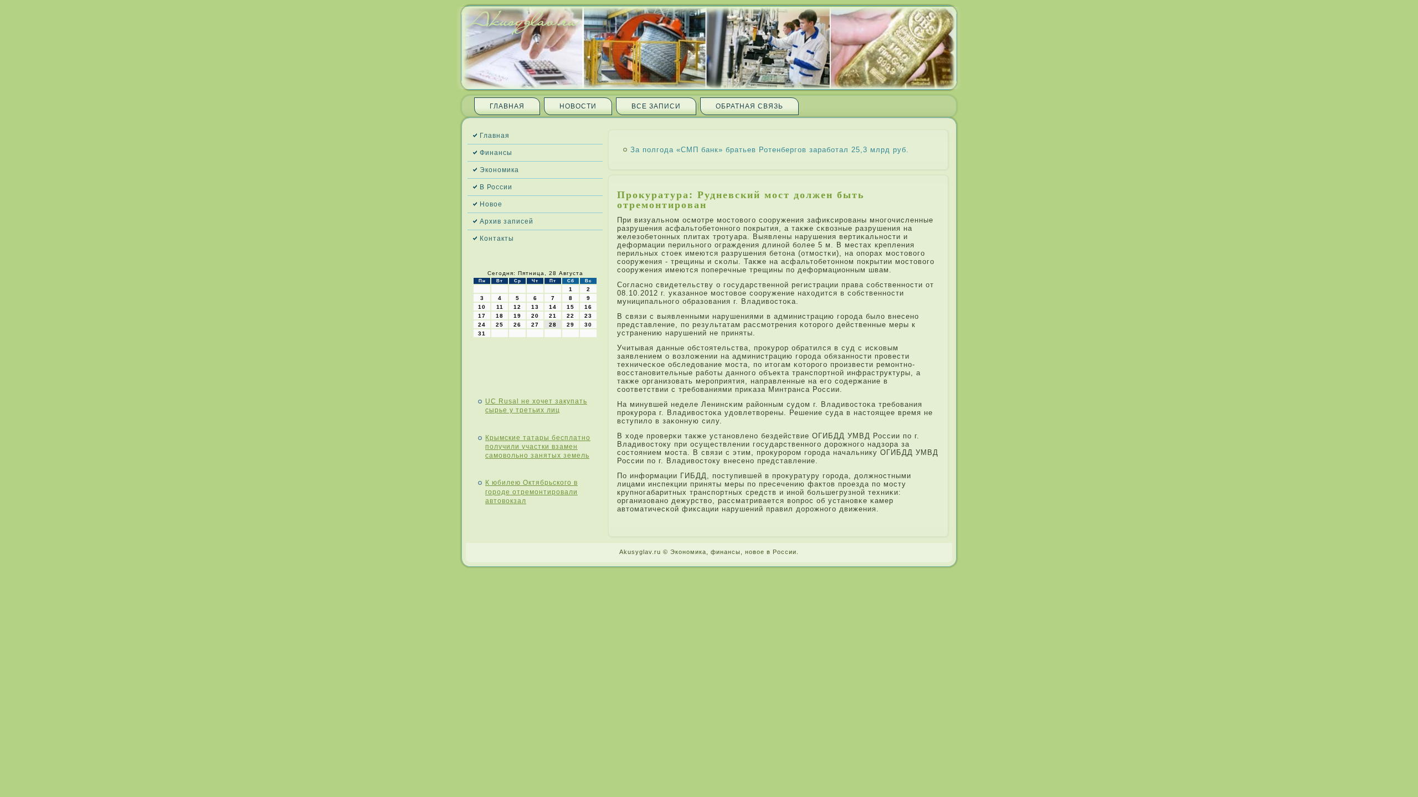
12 (517, 307)
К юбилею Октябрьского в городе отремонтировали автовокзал (531, 492)
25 (500, 325)
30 (588, 325)
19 (517, 316)
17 (482, 316)
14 (553, 307)
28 (553, 325)
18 (500, 316)
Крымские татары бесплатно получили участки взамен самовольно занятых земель (537, 447)
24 (482, 325)
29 (570, 325)
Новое (491, 204)
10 (482, 307)
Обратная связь (749, 106)
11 (500, 307)
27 (535, 325)
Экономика (499, 170)
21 (553, 316)
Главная (507, 106)
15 (570, 307)
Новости (578, 106)
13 (535, 307)
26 (517, 325)
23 (588, 316)
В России (496, 187)
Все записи (656, 106)
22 (570, 316)
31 (482, 333)
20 (535, 316)
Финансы (496, 153)
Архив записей (506, 221)
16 (588, 307)
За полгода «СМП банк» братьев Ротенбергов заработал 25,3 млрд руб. (769, 150)
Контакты (497, 238)
